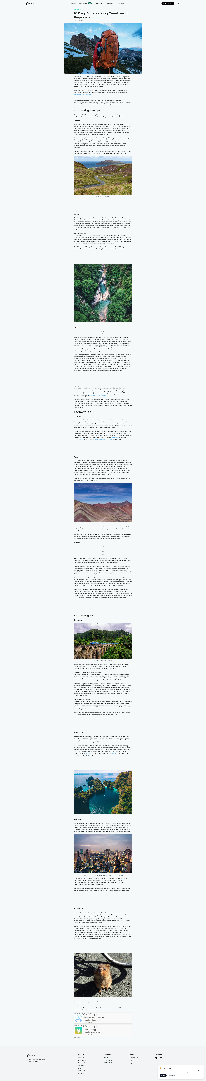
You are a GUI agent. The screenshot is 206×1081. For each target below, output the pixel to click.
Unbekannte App (90, 1030)
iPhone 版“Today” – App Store (94, 1018)
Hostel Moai (115, 437)
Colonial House (78, 439)
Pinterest (92, 1002)
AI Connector (82, 1060)
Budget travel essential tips (98, 396)
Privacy (132, 1060)
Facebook (85, 1002)
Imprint (132, 1063)
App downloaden (88, 1015)
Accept (163, 1075)
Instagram (101, 1002)
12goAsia (76, 755)
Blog (79, 1068)
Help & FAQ (81, 1071)
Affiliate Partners (109, 1063)
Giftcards (81, 1073)
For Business (120, 3)
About (106, 1058)
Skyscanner (112, 753)
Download (81, 1063)
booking (88, 753)
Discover (81, 1065)
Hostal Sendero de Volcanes (103, 439)
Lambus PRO (99, 3)
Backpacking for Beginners (82, 94)
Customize (172, 1076)
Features (73, 3)
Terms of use (134, 1058)
